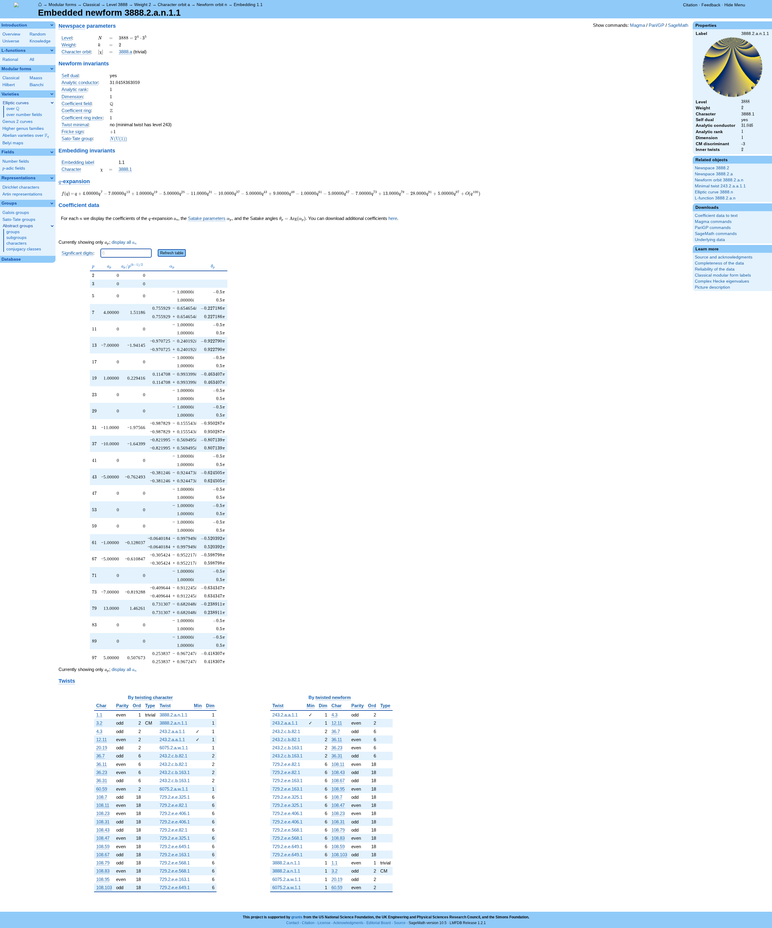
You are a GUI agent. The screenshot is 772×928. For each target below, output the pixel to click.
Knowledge (40, 41)
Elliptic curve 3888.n (714, 192)
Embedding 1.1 (248, 4)
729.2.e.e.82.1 (173, 805)
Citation (690, 4)
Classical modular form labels (723, 275)
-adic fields (13, 168)
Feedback (710, 4)
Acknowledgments (348, 923)
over (12, 109)
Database (11, 259)
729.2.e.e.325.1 (175, 797)
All (32, 59)
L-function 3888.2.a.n (715, 198)
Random (38, 34)
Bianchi (36, 85)
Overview (11, 34)
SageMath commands (716, 233)
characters (16, 243)
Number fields (15, 161)
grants (296, 917)
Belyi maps (12, 143)
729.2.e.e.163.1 (175, 854)
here (392, 218)
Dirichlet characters (20, 187)
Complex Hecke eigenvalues (722, 281)
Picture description (712, 287)
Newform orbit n (212, 4)
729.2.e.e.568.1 (175, 862)
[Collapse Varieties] (51, 94)
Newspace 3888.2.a (714, 174)
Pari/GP (656, 25)
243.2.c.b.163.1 (175, 772)
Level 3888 (117, 4)
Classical (91, 4)
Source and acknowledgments (723, 257)
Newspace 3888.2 (712, 168)
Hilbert (8, 85)
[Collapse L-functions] (51, 50)
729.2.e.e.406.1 (175, 813)
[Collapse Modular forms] (51, 68)
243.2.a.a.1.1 (172, 731)
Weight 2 (142, 4)
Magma (637, 25)
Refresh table (171, 253)
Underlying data (710, 239)
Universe (10, 41)
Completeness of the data (719, 263)
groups (13, 232)
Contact (292, 923)
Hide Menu (734, 4)
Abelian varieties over (25, 136)
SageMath (678, 25)
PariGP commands (713, 227)
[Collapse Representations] (51, 178)
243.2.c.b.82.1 (173, 755)
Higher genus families (23, 128)
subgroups (16, 237)
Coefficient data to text (716, 215)
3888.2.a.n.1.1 (173, 714)
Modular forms (62, 4)
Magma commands (713, 221)
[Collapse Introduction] (51, 25)
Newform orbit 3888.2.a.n (719, 180)
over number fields (24, 114)
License (324, 923)
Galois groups (15, 212)
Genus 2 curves (17, 121)
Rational (10, 59)
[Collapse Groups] (51, 203)
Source (400, 923)
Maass (36, 78)
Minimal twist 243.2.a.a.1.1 (720, 186)
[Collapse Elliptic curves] (52, 102)
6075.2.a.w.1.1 (174, 747)
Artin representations (22, 194)
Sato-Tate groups (18, 219)
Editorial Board (378, 923)
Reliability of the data (715, 269)
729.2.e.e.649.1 (175, 846)
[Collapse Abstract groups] (52, 226)
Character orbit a (174, 4)
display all (124, 242)
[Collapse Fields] (51, 152)
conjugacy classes (23, 249)
